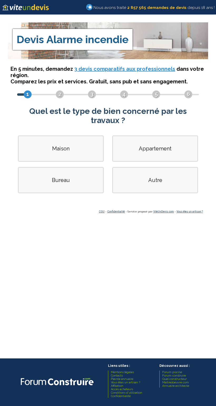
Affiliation (117, 386)
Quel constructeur (174, 379)
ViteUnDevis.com (163, 211)
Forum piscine (172, 372)
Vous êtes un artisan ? (189, 211)
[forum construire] (57, 386)
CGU (102, 211)
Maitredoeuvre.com (175, 382)
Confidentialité (116, 211)
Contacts (117, 375)
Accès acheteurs (122, 389)
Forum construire (174, 375)
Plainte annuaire (122, 379)
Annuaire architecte (175, 386)
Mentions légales (122, 372)
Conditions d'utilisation (126, 392)
